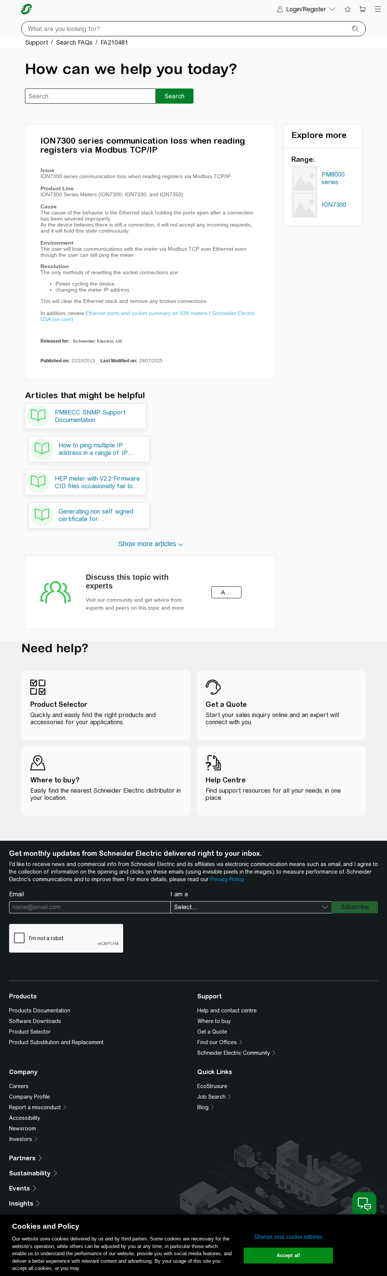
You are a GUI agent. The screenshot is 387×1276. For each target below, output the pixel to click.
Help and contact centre (227, 1010)
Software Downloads (35, 1021)
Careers (19, 1086)
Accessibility (24, 1118)
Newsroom (22, 1128)
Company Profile (29, 1097)
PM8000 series (333, 178)
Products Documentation (39, 1010)
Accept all (288, 1255)
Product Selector (30, 1032)
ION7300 (334, 204)
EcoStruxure (212, 1086)
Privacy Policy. (227, 879)
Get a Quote (212, 1032)
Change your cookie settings (288, 1236)
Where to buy (214, 1021)
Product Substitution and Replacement (56, 1042)
